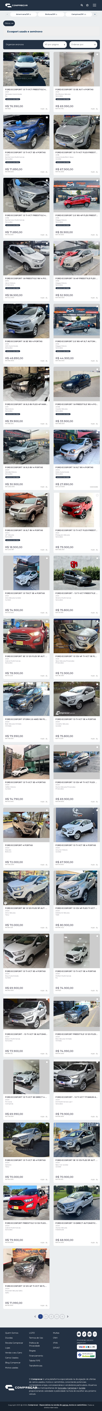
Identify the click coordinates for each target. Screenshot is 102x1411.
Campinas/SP (78, 14)
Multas (56, 1333)
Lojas (7, 1348)
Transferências (35, 1366)
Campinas (71, 1388)
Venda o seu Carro (13, 1353)
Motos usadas (11, 1368)
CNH (55, 1338)
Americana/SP (23, 14)
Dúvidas (9, 1338)
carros (65, 1405)
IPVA (55, 1343)
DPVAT (56, 1348)
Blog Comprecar (12, 1362)
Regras (32, 1351)
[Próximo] (67, 1316)
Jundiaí (82, 1388)
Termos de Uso (36, 1338)
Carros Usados (11, 1358)
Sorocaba (62, 1388)
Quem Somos (11, 1333)
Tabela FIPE (34, 1360)
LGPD (32, 1333)
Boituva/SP (51, 14)
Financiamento (36, 1356)
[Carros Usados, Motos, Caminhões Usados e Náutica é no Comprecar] (16, 5)
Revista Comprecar (14, 1343)
